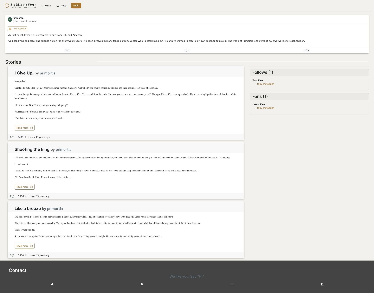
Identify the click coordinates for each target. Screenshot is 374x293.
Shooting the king (32, 149)
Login (76, 5)
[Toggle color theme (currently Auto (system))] (322, 284)
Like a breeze (28, 208)
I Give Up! (24, 73)
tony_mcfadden (265, 83)
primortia (48, 73)
